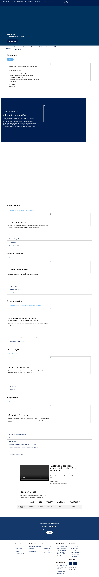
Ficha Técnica (17, 49)
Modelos (17, 546)
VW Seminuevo (29, 1)
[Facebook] (75, 563)
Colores (56, 46)
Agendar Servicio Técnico (35, 546)
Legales (17, 554)
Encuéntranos (18, 548)
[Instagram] (70, 563)
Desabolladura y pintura (34, 553)
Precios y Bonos (65, 46)
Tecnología (34, 46)
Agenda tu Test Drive (20, 553)
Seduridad (48, 46)
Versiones (16, 46)
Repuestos (31, 548)
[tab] (10, 59)
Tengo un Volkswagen (17, 1)
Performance (25, 46)
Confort (41, 46)
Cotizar (17, 551)
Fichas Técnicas (33, 551)
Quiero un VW (6, 1)
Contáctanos (18, 550)
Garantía (31, 549)
